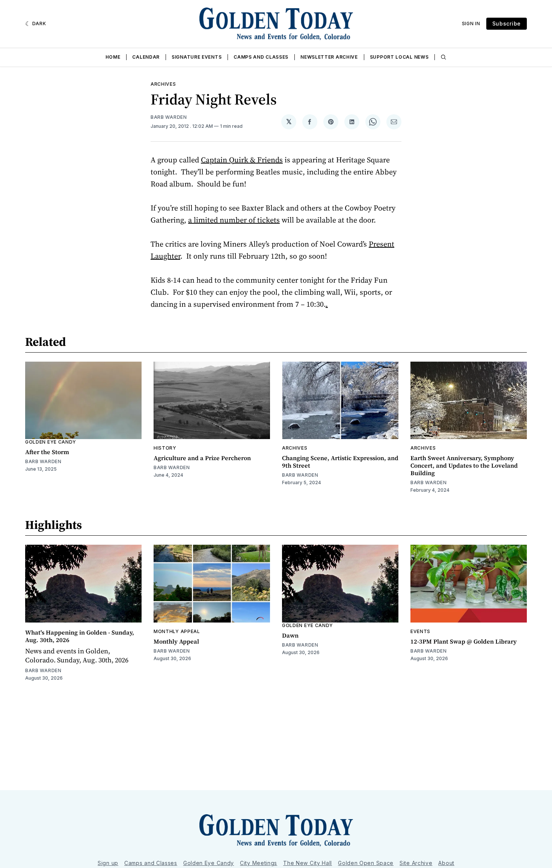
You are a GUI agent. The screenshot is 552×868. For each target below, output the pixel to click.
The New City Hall (307, 863)
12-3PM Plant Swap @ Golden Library (463, 641)
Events (420, 631)
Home (113, 57)
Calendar (146, 57)
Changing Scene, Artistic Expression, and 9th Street (340, 462)
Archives (163, 84)
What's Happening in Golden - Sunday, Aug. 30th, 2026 (79, 636)
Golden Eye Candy (50, 442)
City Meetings (258, 863)
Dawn (290, 635)
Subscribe (506, 23)
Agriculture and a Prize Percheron (202, 458)
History (165, 448)
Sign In (471, 23)
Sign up (108, 863)
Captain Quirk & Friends (242, 160)
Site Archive (416, 863)
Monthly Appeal (177, 631)
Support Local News (399, 57)
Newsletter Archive (329, 57)
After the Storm (47, 452)
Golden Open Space (366, 863)
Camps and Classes (261, 57)
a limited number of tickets (234, 220)
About (446, 863)
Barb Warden (169, 117)
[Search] (443, 57)
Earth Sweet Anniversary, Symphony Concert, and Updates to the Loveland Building (464, 465)
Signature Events (197, 57)
